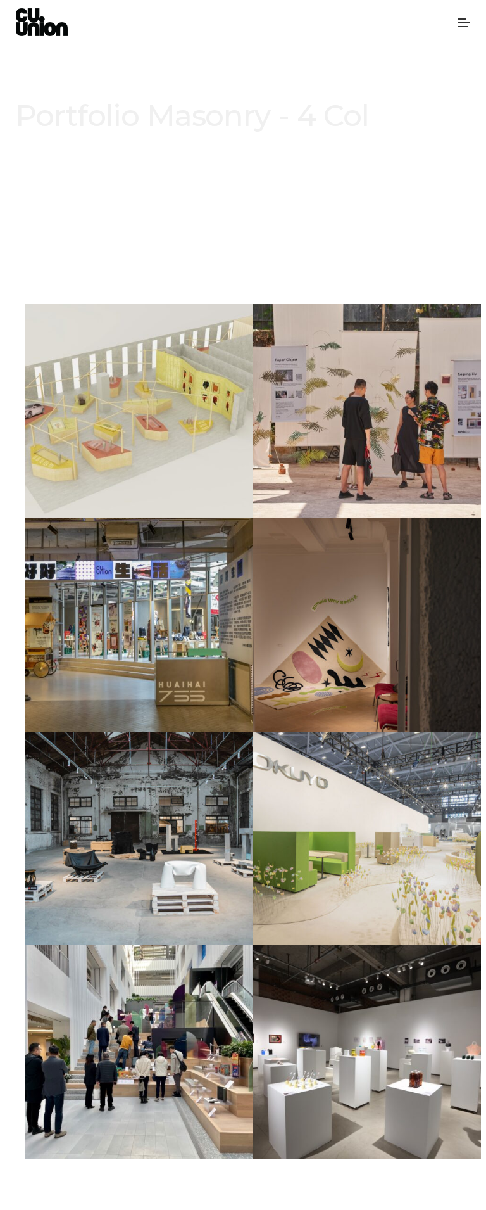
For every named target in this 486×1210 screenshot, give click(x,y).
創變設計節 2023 (139, 854)
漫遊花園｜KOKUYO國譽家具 (367, 854)
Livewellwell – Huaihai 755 (139, 640)
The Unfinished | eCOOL (367, 1068)
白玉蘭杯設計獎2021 (139, 1068)
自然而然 (367, 640)
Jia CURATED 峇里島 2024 (367, 427)
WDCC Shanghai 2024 (139, 427)
